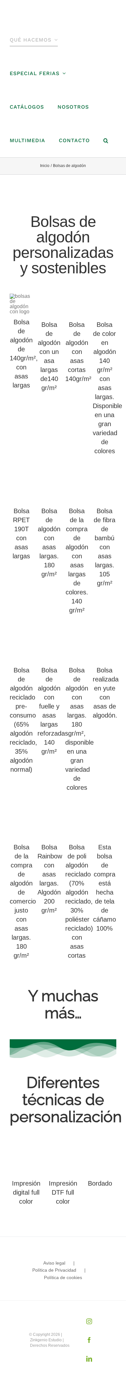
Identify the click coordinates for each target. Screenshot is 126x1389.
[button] (106, 140)
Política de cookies (63, 1277)
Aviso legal (54, 1263)
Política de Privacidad (54, 1270)
